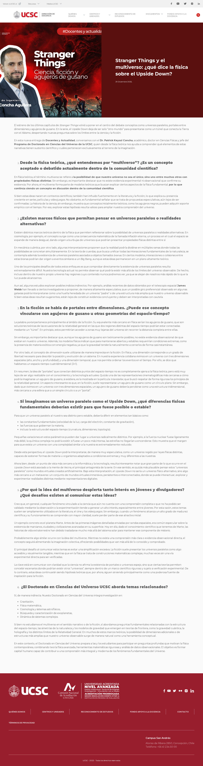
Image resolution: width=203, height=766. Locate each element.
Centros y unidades (53, 712)
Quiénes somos (17, 712)
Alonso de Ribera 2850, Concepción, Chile (170, 743)
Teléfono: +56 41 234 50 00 (161, 746)
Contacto (183, 712)
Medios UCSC (52, 4)
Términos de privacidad (22, 723)
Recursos (32, 4)
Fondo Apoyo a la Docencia (177, 15)
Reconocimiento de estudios (97, 712)
